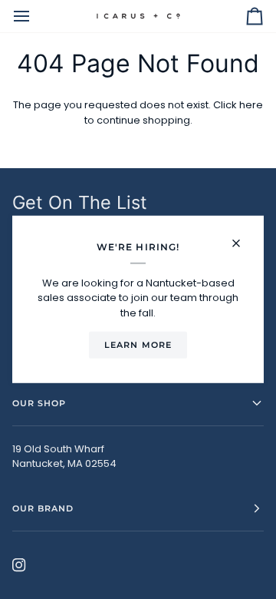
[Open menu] (35, 16)
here (251, 105)
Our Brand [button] (43, 508)
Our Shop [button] (39, 403)
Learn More (137, 344)
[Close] (243, 237)
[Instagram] (19, 565)
